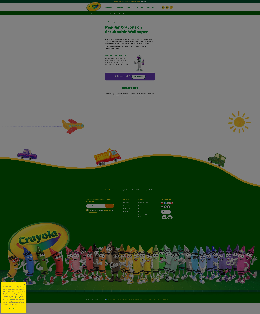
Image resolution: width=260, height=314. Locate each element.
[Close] (24, 284)
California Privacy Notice (16, 297)
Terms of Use (8, 299)
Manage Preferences (13, 308)
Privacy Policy (6, 297)
